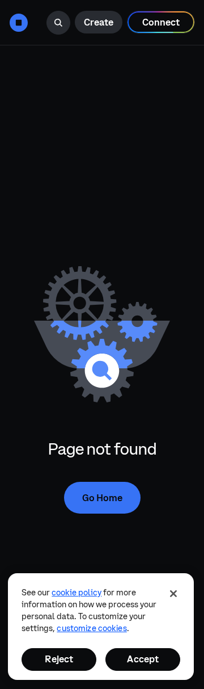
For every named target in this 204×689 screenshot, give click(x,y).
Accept (143, 659)
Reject (59, 659)
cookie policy (76, 592)
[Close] (173, 593)
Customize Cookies (91, 628)
